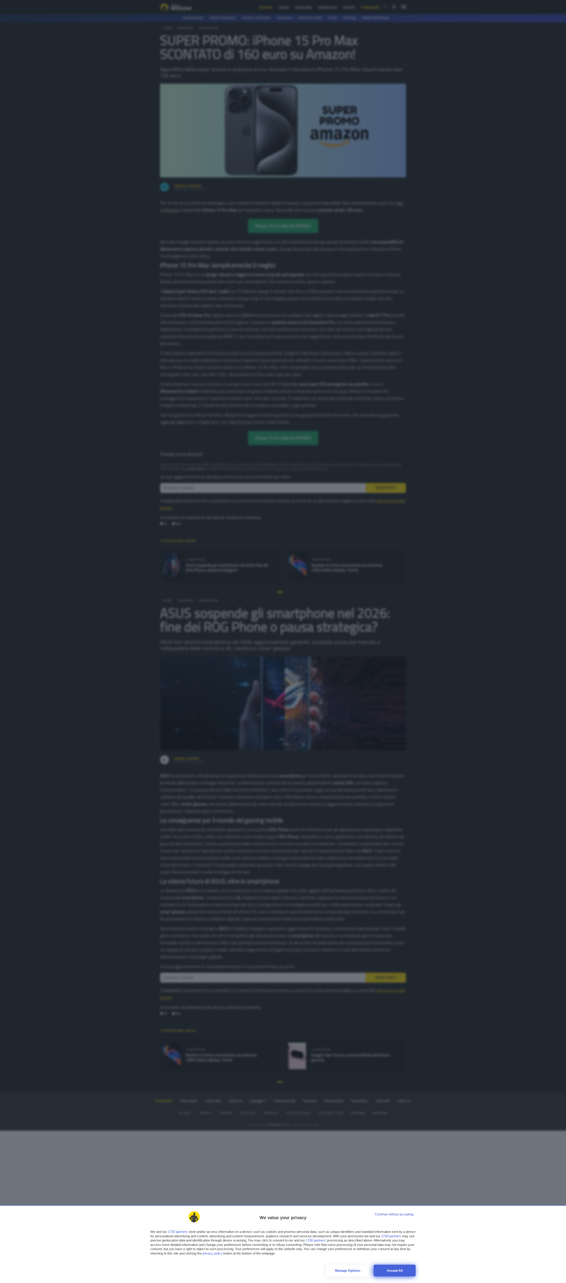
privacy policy (212, 1253)
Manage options (347, 1270)
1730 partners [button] (178, 1232)
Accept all (395, 1270)
